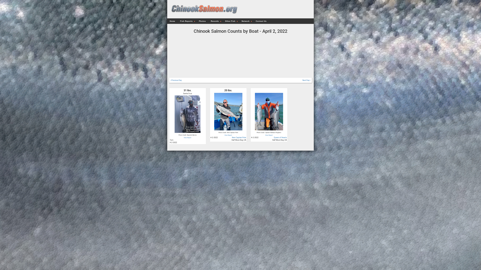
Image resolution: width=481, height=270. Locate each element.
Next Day (306, 80)
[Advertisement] (275, 10)
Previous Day (176, 80)
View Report (187, 137)
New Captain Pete (239, 137)
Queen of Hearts (280, 137)
